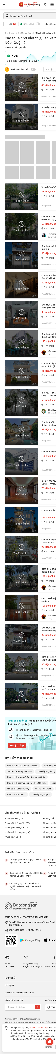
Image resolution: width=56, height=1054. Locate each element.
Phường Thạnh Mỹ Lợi (16, 827)
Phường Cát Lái (13, 836)
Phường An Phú (14, 818)
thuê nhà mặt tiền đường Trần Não (22, 765)
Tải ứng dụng (33, 4)
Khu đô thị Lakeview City (18, 788)
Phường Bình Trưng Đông (17, 832)
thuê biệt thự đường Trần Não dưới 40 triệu (26, 777)
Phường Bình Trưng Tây (17, 823)
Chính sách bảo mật (39, 1027)
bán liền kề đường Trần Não (19, 771)
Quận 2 (31, 33)
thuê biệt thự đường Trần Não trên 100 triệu (26, 783)
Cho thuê (9, 33)
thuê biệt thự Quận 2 (16, 794)
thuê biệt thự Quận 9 (40, 794)
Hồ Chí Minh (20, 33)
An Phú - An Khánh (43, 788)
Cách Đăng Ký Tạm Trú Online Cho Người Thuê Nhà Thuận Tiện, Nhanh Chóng (25, 886)
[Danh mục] (4, 4)
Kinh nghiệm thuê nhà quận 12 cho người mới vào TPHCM (25, 861)
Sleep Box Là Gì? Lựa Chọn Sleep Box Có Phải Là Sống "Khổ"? (26, 874)
